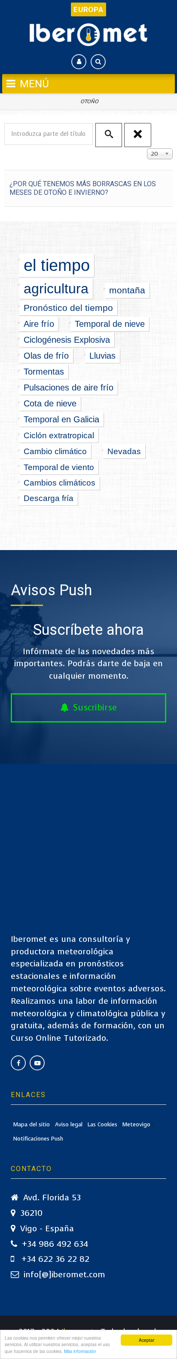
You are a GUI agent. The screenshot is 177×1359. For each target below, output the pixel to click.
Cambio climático (55, 451)
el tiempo (57, 265)
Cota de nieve (50, 403)
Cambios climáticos (59, 482)
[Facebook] (18, 1062)
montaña (127, 290)
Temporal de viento (59, 467)
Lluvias (102, 355)
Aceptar (146, 1340)
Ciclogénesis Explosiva (67, 339)
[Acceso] (78, 61)
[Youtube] (37, 1062)
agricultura (56, 288)
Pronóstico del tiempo (68, 308)
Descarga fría (48, 498)
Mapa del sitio (31, 1124)
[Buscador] (98, 61)
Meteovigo (136, 1124)
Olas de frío (46, 355)
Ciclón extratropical (59, 435)
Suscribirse (95, 707)
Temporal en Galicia (61, 419)
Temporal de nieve (110, 324)
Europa (88, 9)
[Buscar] (108, 135)
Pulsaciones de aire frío (68, 387)
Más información (80, 1351)
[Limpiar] (137, 135)
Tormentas (44, 371)
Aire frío (39, 324)
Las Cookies (102, 1124)
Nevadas (124, 451)
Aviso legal (68, 1124)
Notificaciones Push (38, 1138)
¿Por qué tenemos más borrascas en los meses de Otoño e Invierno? (82, 188)
